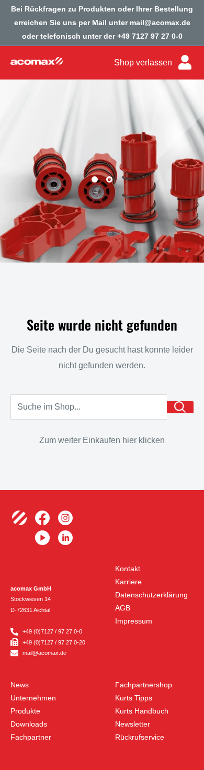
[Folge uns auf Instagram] (65, 518)
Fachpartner (30, 737)
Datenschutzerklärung (151, 595)
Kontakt (127, 568)
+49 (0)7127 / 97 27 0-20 (53, 642)
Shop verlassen (143, 62)
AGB (122, 608)
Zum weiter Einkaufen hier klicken (102, 440)
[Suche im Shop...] (180, 407)
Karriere (128, 582)
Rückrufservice (139, 737)
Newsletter (132, 724)
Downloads (28, 724)
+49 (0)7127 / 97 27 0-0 (52, 631)
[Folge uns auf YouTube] (42, 537)
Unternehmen (33, 698)
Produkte (25, 711)
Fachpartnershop (143, 685)
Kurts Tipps (133, 698)
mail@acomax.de (44, 653)
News (19, 685)
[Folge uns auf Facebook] (42, 518)
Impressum (133, 621)
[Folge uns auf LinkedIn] (65, 537)
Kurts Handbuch (141, 711)
